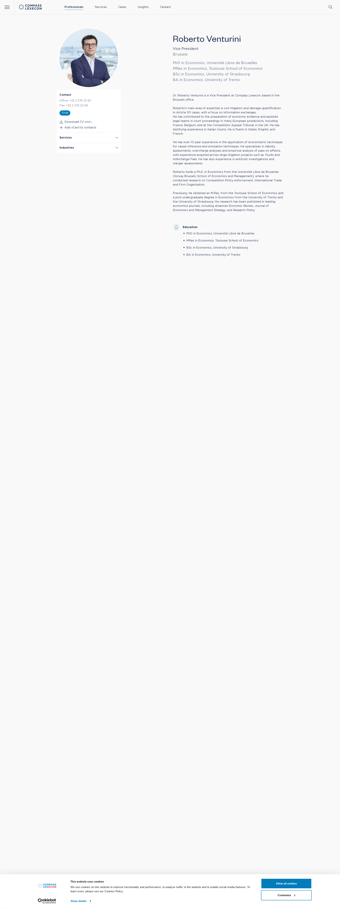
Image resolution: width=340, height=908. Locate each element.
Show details (78, 901)
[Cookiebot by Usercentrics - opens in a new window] (47, 901)
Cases (122, 7)
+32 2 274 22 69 (77, 105)
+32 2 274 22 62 (80, 100)
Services (101, 7)
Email (65, 113)
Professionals (73, 7)
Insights (143, 7)
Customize (284, 894)
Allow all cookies (286, 883)
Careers (165, 7)
